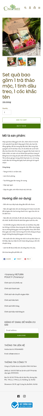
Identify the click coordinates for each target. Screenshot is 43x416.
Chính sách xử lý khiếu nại (13, 283)
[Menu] (39, 7)
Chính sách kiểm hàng (11, 306)
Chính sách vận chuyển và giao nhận (16, 294)
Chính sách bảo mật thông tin (14, 312)
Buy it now (21, 126)
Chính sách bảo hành (11, 300)
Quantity (5, 108)
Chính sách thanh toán (12, 288)
